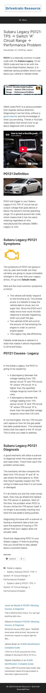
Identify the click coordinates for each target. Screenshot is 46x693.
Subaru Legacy (14, 568)
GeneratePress (23, 689)
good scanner (10, 116)
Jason (7, 605)
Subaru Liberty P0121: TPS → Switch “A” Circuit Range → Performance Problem (20, 587)
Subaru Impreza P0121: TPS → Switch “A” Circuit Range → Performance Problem (20, 576)
